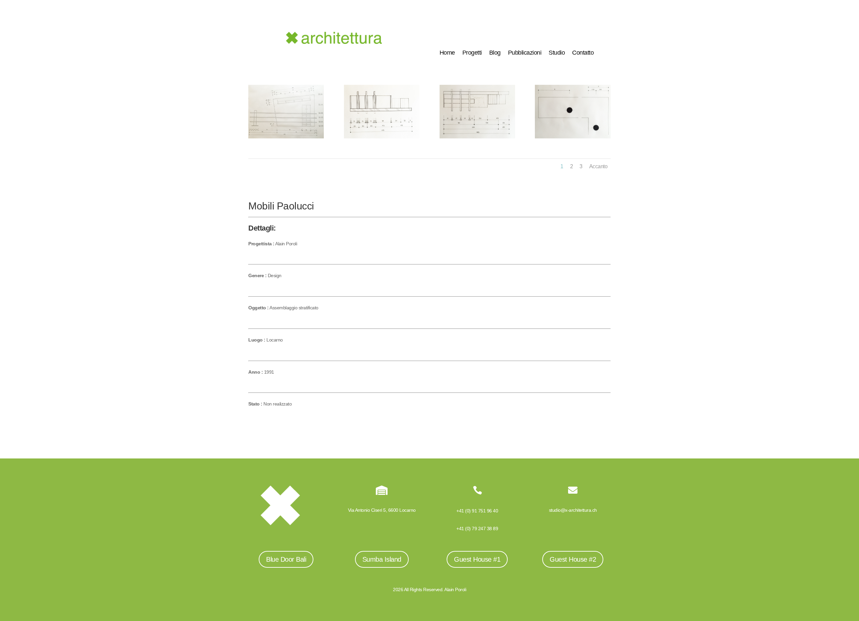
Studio (557, 53)
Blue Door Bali (286, 559)
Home (447, 53)
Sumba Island (381, 559)
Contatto (583, 53)
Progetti (472, 53)
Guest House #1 (477, 559)
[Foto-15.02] (381, 138)
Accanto (598, 166)
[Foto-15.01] (286, 138)
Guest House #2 (573, 559)
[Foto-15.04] (572, 138)
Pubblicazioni (525, 53)
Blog (495, 53)
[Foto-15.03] (477, 138)
